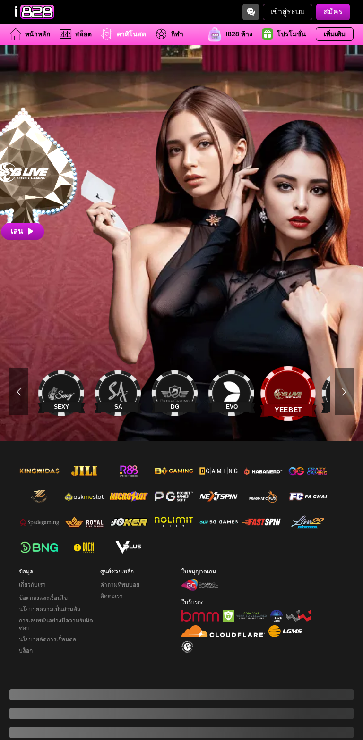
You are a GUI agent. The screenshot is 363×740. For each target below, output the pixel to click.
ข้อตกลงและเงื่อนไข (43, 560)
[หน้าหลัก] (33, 12)
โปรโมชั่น (291, 34)
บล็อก (26, 613)
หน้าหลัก (37, 34)
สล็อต (83, 34)
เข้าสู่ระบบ (287, 12)
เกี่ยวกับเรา (32, 547)
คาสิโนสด (131, 34)
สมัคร (333, 12)
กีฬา (177, 34)
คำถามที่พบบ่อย (119, 547)
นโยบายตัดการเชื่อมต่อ (47, 601)
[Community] (250, 12)
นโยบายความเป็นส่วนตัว (49, 571)
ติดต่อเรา (111, 558)
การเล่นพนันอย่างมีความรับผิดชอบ (56, 587)
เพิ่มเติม (335, 34)
